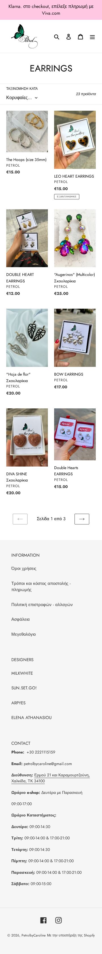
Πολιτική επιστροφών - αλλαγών (42, 605)
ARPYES (18, 703)
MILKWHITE (22, 673)
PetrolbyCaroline (34, 935)
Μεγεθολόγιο (23, 634)
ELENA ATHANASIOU (31, 718)
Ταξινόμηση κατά (22, 88)
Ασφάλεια (20, 619)
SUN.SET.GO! (24, 688)
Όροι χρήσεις (23, 568)
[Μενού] (92, 36)
